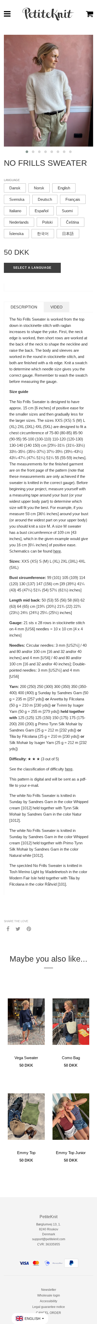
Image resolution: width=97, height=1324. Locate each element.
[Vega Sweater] (26, 1021)
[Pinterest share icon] (29, 929)
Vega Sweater (26, 1058)
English (64, 188)
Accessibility (48, 1301)
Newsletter (48, 1290)
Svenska (16, 199)
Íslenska (16, 233)
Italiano (15, 211)
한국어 (43, 233)
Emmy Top (26, 1152)
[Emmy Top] (26, 1116)
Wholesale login (48, 1295)
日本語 (68, 233)
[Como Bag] (71, 1021)
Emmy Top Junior (71, 1152)
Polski (47, 222)
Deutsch (45, 199)
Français (72, 199)
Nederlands (19, 222)
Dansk (14, 188)
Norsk (39, 188)
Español (41, 211)
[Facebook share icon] (7, 929)
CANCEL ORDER (48, 1313)
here (57, 551)
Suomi (67, 211)
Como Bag (71, 1058)
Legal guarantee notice (48, 1307)
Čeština (72, 222)
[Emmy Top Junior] (71, 1116)
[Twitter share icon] (18, 929)
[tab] (24, 307)
